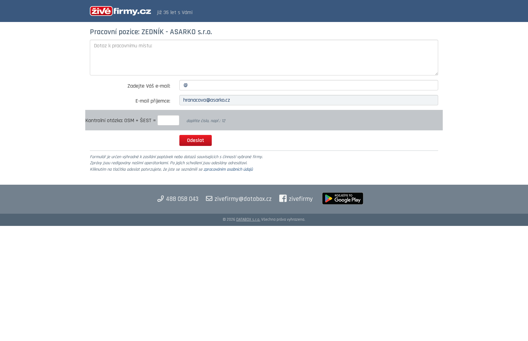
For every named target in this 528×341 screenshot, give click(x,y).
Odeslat (195, 140)
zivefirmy (301, 199)
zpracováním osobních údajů (228, 169)
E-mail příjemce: (152, 100)
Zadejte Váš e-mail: (148, 85)
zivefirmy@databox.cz (243, 199)
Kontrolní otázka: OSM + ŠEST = (121, 120)
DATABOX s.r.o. (248, 219)
